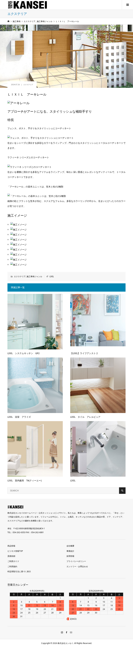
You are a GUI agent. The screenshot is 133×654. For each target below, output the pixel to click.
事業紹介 (70, 551)
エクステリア (28, 84)
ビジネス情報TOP (15, 551)
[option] (68, 234)
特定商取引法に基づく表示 (19, 571)
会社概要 (70, 545)
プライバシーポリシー (76, 561)
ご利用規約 (12, 566)
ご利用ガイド (13, 561)
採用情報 (70, 556)
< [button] (11, 254)
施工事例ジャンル (34, 276)
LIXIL (51, 276)
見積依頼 (11, 556)
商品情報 (11, 545)
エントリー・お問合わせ (77, 566)
